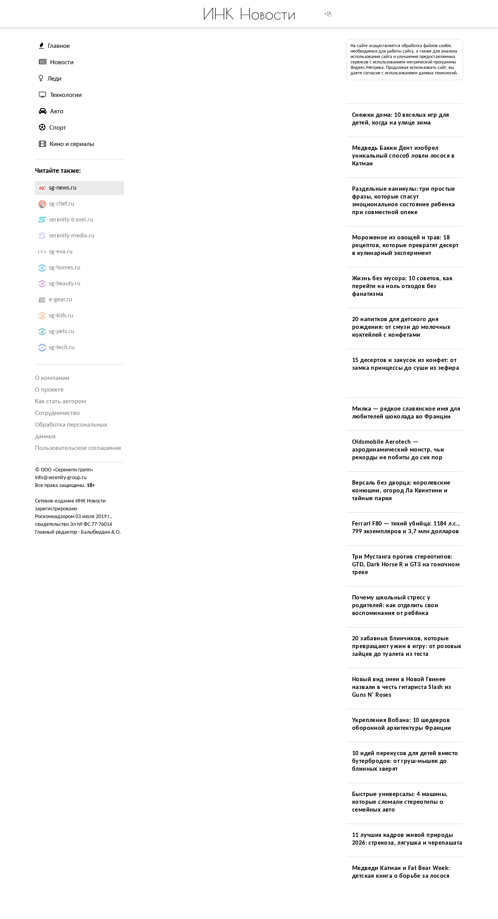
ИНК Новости (249, 14)
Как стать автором (60, 401)
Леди (54, 79)
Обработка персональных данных (71, 431)
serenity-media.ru (71, 236)
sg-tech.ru (61, 347)
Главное (59, 46)
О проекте (49, 390)
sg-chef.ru (61, 204)
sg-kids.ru (61, 316)
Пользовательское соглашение (78, 448)
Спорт (57, 128)
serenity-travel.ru (71, 220)
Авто (56, 111)
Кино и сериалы (72, 144)
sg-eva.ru (60, 252)
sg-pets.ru (61, 332)
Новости (62, 62)
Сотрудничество (57, 413)
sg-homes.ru (64, 268)
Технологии (66, 95)
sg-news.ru (62, 188)
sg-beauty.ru (64, 284)
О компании (52, 378)
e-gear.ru (60, 300)
